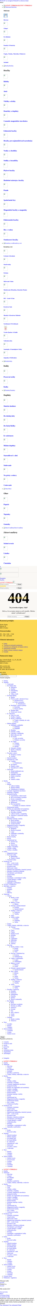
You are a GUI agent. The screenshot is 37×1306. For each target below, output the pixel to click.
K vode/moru (8, 436)
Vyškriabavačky (8, 341)
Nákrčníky (14, 940)
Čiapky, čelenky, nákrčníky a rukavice (14, 54)
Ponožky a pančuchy (9, 45)
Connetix (6, 1042)
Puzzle (6, 190)
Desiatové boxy (18, 700)
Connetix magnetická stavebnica (15, 121)
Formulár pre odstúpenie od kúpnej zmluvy (16, 647)
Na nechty (14, 736)
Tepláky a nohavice (16, 910)
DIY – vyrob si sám (12, 863)
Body (12, 1002)
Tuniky (16, 978)
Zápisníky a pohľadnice (10, 358)
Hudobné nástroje (16, 822)
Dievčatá (6, 20)
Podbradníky (14, 773)
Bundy (16, 899)
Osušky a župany (16, 717)
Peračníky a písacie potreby (18, 705)
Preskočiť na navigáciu (6, 1)
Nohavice (17, 912)
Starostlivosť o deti (11, 455)
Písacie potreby (18, 709)
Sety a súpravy (15, 1012)
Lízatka (6, 553)
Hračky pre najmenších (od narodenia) (18, 141)
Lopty (12, 832)
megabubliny (7, 1052)
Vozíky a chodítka (10, 151)
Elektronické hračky (11, 220)
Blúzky (16, 973)
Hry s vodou (8, 230)
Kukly (12, 937)
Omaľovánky (7, 264)
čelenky (6, 681)
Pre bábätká (7, 37)
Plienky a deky (15, 766)
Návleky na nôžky (16, 1006)
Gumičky (17, 745)
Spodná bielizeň (18, 909)
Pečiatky (6, 273)
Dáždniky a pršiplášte (17, 725)
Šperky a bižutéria (16, 750)
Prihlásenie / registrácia (10, 1278)
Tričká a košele (15, 917)
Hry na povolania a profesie (18, 797)
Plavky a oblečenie (16, 718)
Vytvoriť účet (4, 1292)
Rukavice (13, 942)
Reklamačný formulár (10, 648)
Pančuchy (13, 993)
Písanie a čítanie (15, 858)
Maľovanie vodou (8, 281)
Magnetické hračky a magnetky (15, 210)
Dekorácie (14, 687)
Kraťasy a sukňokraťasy (18, 953)
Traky (12, 915)
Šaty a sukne (14, 971)
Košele (16, 919)
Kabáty (16, 950)
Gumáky (7, 524)
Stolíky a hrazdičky (11, 161)
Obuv (5, 1022)
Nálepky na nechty (19, 740)
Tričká (16, 922)
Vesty (16, 901)
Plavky (16, 722)
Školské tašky (15, 710)
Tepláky (16, 914)
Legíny (16, 960)
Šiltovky (9, 892)
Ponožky (13, 996)
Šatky (8, 891)
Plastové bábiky (15, 787)
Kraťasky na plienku (16, 1004)
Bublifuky (14, 828)
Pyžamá (16, 907)
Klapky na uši (15, 933)
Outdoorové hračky (11, 240)
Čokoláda (7, 563)
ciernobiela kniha (8, 1050)
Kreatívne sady (8, 307)
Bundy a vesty (15, 897)
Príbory (13, 777)
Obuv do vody (15, 715)
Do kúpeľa (14, 764)
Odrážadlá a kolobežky (17, 833)
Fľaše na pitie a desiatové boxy (19, 699)
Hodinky (13, 730)
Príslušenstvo (21, 704)
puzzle (5, 1045)
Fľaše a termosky (19, 702)
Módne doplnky (9, 446)
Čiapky (9, 924)
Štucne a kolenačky (16, 999)
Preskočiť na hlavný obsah (20, 1)
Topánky (7, 514)
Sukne (16, 976)
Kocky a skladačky (16, 799)
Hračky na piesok (16, 830)
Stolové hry (14, 845)
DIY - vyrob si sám (9, 298)
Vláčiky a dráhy (10, 101)
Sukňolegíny (18, 961)
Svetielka (13, 692)
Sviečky (13, 756)
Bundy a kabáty (15, 1019)
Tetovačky (14, 751)
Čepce (12, 930)
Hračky (6, 781)
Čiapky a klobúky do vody (22, 720)
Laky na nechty (18, 738)
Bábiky (6, 81)
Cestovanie (8, 485)
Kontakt (6, 652)
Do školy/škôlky (9, 426)
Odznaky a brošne (16, 748)
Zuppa (5, 1048)
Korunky (16, 928)
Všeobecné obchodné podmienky (13, 645)
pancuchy (6, 1047)
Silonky (13, 997)
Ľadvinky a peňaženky (17, 733)
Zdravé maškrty (8, 1029)
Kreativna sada (8, 1043)
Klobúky (9, 889)
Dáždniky (17, 727)
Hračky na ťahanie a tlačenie (22, 805)
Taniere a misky (15, 779)
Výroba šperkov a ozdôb (11, 332)
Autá (5, 91)
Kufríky (13, 689)
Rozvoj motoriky (15, 804)
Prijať (19, 1305)
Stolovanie (7, 465)
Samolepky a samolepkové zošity (13, 349)
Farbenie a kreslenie (9, 256)
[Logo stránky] (9, 571)
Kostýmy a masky (16, 754)
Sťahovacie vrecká (16, 712)
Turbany (13, 943)
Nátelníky (17, 920)
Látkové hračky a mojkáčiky (19, 814)
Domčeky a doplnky (11, 111)
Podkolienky (14, 994)
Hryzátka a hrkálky (16, 812)
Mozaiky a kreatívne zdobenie (12, 315)
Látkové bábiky (15, 786)
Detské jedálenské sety (17, 771)
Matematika (14, 856)
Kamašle (13, 991)
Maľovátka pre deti (16, 735)
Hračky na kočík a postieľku (19, 810)
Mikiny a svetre (15, 902)
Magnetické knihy (12, 853)
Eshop (5, 643)
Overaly (13, 1009)
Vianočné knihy (11, 860)
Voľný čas (14, 835)
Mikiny (16, 904)
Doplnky (6, 682)
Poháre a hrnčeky (16, 776)
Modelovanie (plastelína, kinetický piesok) (15, 290)
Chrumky (10, 1166)
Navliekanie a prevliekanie (11, 324)
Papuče (6, 504)
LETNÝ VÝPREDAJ (6, 582)
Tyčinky (9, 1161)
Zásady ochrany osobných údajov (13, 650)
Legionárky (14, 938)
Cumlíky (13, 761)
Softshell (6, 62)
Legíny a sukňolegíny (17, 958)
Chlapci (6, 28)
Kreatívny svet (8, 861)
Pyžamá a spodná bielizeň (18, 906)
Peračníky (17, 707)
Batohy (13, 697)
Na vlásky (14, 741)
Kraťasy (16, 955)
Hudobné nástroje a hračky (14, 180)
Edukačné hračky (10, 131)
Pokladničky (14, 690)
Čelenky (16, 743)
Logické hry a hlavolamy (18, 800)
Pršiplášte (17, 728)
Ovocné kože (11, 1160)
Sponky (16, 746)
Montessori (14, 802)
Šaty (15, 974)
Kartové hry (14, 841)
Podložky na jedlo (16, 774)
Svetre (16, 966)
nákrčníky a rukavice (9, 886)
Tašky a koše (14, 694)
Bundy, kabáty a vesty (17, 947)
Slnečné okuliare (10, 406)
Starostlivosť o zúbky (17, 768)
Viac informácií (9, 1305)
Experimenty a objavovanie (18, 796)
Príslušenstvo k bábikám (18, 789)
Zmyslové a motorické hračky (19, 815)
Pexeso (13, 843)
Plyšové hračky (9, 170)
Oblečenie (6, 894)
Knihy (6, 387)
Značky (2, 580)
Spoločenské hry (10, 200)
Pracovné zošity (9, 377)
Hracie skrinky (15, 820)
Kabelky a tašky (15, 731)
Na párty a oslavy (10, 475)
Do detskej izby (9, 416)
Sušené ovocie (9, 543)
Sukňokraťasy (18, 956)
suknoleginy (7, 1053)
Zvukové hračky (15, 823)
